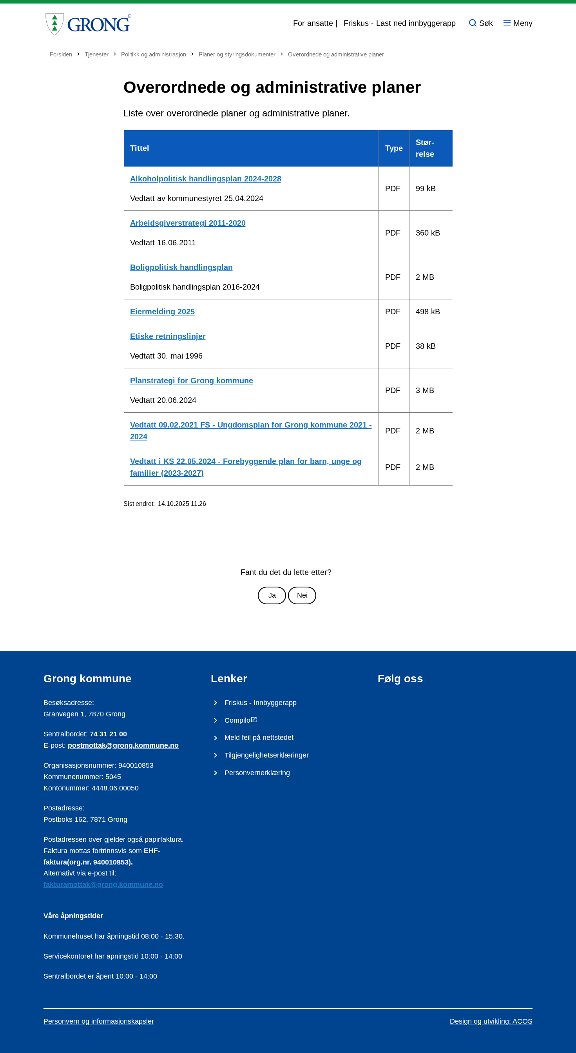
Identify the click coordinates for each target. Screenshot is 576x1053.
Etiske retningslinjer (168, 336)
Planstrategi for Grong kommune (191, 380)
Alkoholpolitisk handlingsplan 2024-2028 (205, 178)
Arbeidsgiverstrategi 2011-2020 (188, 223)
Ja (272, 595)
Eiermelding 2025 (162, 311)
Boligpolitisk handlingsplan (181, 267)
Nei (302, 595)
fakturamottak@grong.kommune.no (103, 884)
